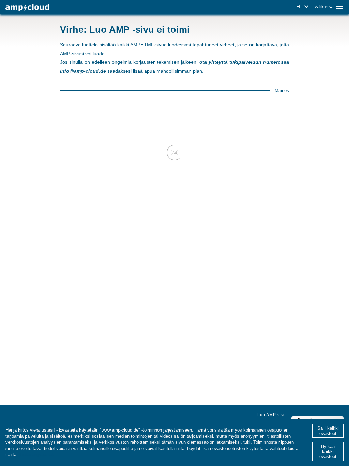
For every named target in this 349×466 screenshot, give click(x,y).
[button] (303, 7)
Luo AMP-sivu (271, 414)
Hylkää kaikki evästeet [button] (327, 451)
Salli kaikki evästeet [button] (328, 431)
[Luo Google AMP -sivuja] (27, 7)
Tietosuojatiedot (36, 454)
